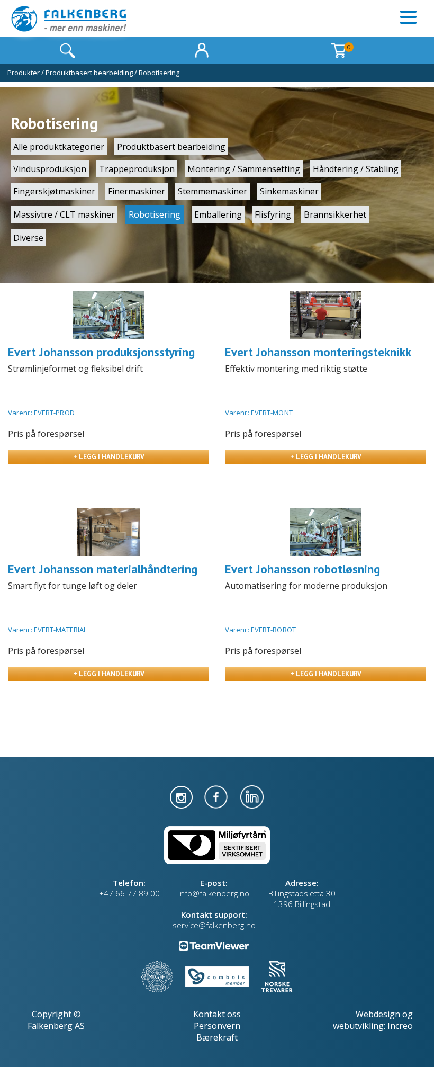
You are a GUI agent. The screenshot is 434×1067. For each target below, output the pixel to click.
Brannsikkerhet (335, 214)
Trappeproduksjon (137, 169)
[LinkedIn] (252, 795)
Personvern (217, 1026)
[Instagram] (182, 795)
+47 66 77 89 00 (129, 893)
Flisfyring (273, 214)
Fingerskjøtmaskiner (54, 191)
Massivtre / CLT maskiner (64, 214)
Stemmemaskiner (212, 191)
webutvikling (358, 1026)
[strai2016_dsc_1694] (108, 315)
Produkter (23, 72)
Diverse (28, 238)
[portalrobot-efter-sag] (108, 532)
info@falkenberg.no (213, 893)
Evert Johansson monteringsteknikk (318, 352)
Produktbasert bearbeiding (89, 72)
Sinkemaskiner (289, 191)
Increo (400, 1026)
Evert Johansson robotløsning (302, 569)
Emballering (218, 214)
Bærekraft (217, 1037)
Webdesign (378, 1014)
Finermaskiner (136, 191)
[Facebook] (217, 795)
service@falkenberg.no (214, 925)
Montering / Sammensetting (243, 169)
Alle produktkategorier (58, 147)
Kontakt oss (217, 1014)
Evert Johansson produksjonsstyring (101, 352)
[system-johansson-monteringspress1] (325, 315)
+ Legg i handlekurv (108, 456)
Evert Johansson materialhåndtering (102, 569)
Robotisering (159, 72)
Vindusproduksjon (49, 169)
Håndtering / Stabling (356, 169)
